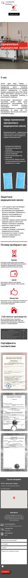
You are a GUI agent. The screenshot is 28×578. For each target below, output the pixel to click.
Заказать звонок (14, 14)
